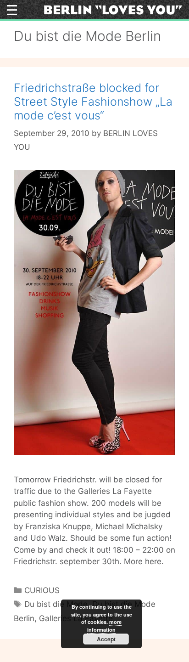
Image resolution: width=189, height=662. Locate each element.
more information (104, 625)
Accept (106, 639)
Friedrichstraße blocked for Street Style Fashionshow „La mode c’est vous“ (93, 101)
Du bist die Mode (56, 604)
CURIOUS (42, 590)
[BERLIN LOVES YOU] (113, 9)
